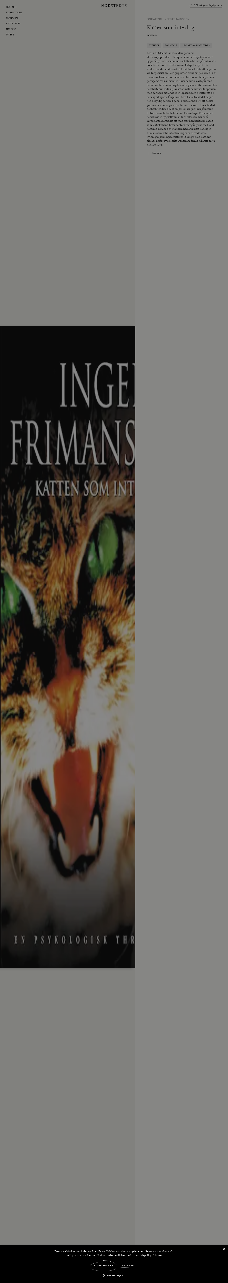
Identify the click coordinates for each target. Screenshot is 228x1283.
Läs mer (157, 1255)
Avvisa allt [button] (129, 1266)
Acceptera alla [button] (103, 1266)
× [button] (224, 1249)
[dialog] (114, 641)
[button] (114, 1275)
